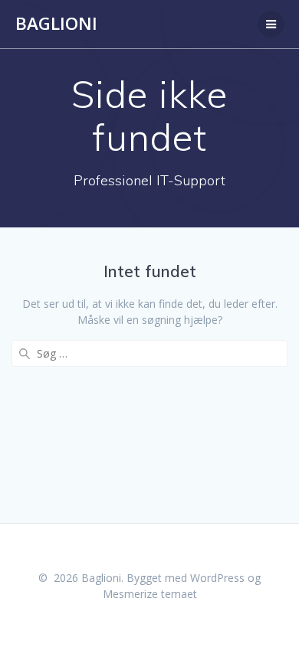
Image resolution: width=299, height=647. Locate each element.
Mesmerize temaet (150, 594)
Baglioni (56, 23)
